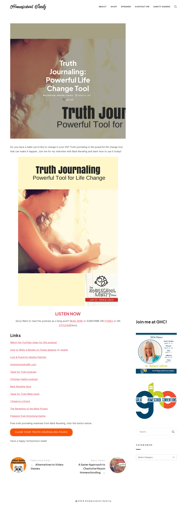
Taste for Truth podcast (23, 371)
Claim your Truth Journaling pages (41, 432)
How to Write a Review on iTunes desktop (33, 349)
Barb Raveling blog (20, 386)
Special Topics (65, 95)
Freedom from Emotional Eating (28, 415)
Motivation (49, 95)
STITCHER (64, 325)
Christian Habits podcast (24, 379)
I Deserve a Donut (20, 401)
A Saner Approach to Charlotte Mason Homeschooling (97, 467)
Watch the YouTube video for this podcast (33, 342)
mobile (64, 349)
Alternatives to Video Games (39, 465)
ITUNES (108, 320)
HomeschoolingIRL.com (23, 364)
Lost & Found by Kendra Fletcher (28, 357)
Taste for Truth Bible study (25, 393)
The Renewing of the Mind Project (29, 408)
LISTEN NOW (68, 313)
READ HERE (76, 320)
